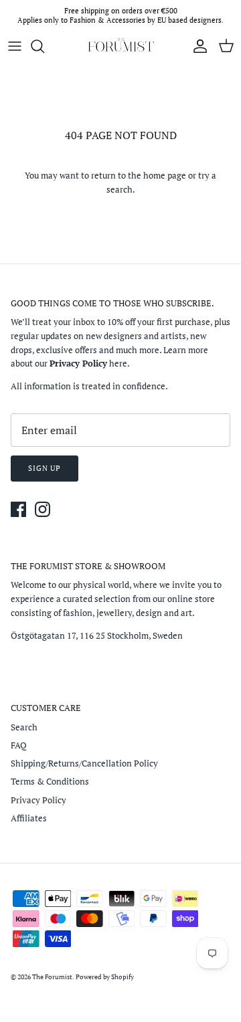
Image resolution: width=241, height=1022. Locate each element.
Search (24, 727)
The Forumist (52, 977)
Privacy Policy (38, 800)
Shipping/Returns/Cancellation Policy (84, 763)
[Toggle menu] (14, 46)
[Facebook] (18, 509)
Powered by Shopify (105, 977)
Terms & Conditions (50, 781)
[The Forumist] (120, 46)
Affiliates (29, 818)
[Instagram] (42, 509)
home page (164, 175)
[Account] (197, 46)
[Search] (44, 46)
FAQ (19, 745)
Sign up (44, 468)
